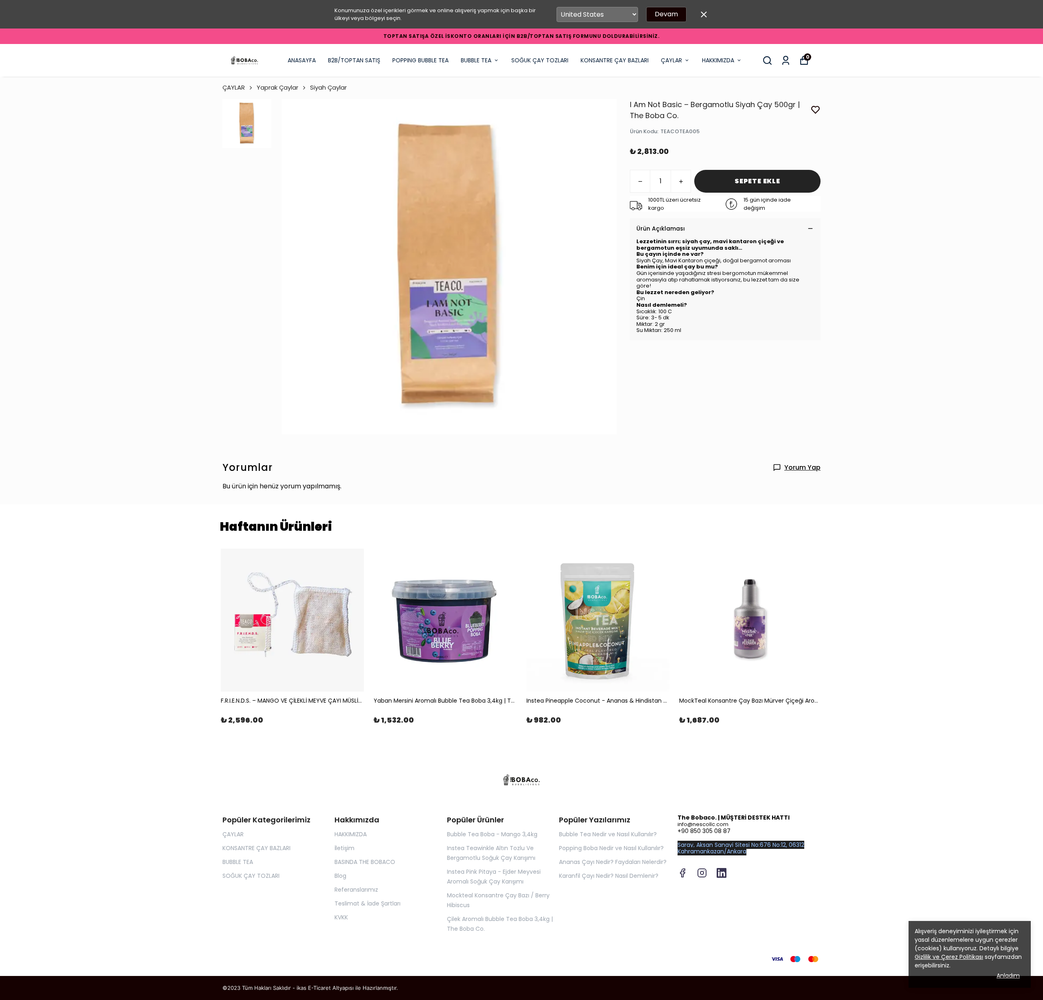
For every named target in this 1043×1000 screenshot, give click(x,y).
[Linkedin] (721, 873)
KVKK (341, 917)
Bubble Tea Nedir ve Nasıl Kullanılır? (608, 834)
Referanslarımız (356, 890)
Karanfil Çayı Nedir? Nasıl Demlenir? (608, 876)
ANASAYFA (302, 60)
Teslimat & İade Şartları (367, 903)
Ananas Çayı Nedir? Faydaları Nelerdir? (613, 862)
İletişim (344, 848)
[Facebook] (682, 873)
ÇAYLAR (671, 60)
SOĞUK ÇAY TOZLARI (539, 60)
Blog (340, 876)
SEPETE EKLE (757, 181)
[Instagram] (702, 873)
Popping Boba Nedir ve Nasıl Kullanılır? (611, 848)
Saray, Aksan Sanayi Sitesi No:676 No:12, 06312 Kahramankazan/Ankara (741, 848)
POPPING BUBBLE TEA (420, 60)
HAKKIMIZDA (718, 60)
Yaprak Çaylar (277, 87)
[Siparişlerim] (786, 60)
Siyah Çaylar (328, 87)
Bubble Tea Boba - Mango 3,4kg (492, 834)
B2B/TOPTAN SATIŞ (354, 60)
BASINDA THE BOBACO (364, 862)
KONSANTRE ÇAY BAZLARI (615, 60)
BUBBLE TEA (476, 60)
